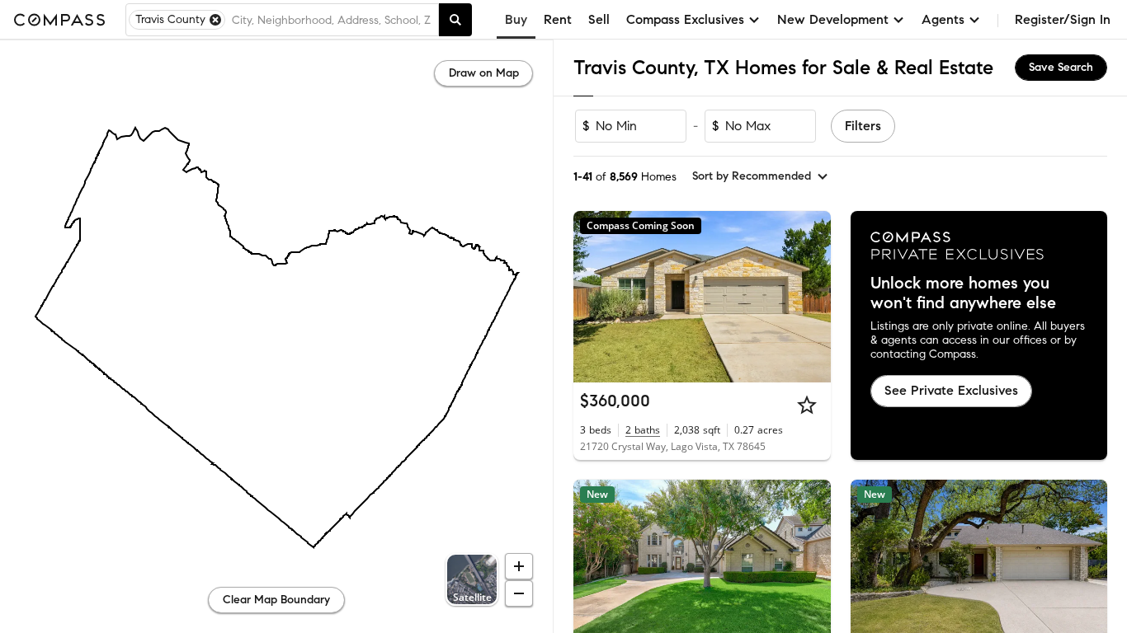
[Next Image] (811, 297)
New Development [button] (833, 19)
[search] (455, 19)
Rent (558, 19)
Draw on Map (484, 73)
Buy (516, 19)
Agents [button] (943, 19)
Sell (599, 19)
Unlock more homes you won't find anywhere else (963, 293)
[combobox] (331, 19)
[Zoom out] (519, 593)
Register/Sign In (1062, 19)
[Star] (807, 404)
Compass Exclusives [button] (685, 19)
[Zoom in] (519, 566)
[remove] (215, 19)
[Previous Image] (593, 297)
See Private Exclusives (951, 390)
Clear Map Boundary (276, 600)
